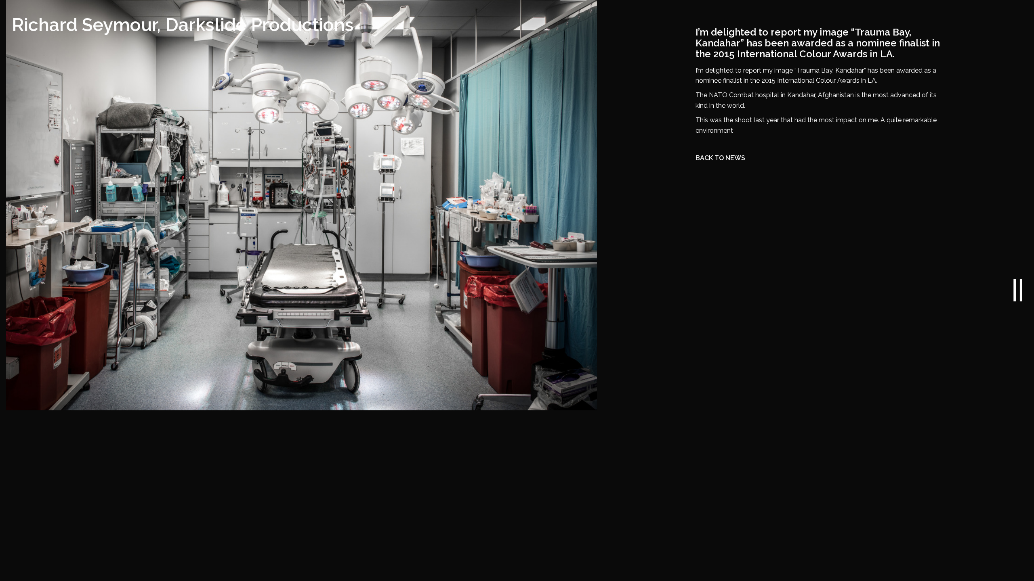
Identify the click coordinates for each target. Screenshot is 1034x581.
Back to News (720, 158)
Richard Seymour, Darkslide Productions (183, 24)
